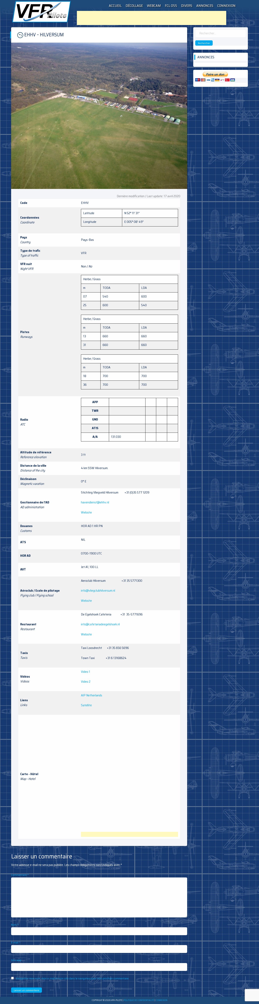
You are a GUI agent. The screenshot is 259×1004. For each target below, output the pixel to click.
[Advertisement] (151, 18)
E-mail (15, 942)
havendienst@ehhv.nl (95, 502)
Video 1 (85, 671)
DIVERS (186, 5)
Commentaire (20, 875)
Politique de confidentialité (139, 1000)
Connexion (226, 5)
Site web (16, 960)
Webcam (154, 5)
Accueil (115, 5)
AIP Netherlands (91, 695)
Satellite (86, 705)
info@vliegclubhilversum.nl (98, 590)
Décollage (134, 5)
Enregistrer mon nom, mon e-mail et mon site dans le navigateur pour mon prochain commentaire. (72, 978)
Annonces (204, 5)
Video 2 (85, 681)
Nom (15, 924)
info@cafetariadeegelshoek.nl (100, 624)
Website (86, 512)
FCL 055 (171, 5)
